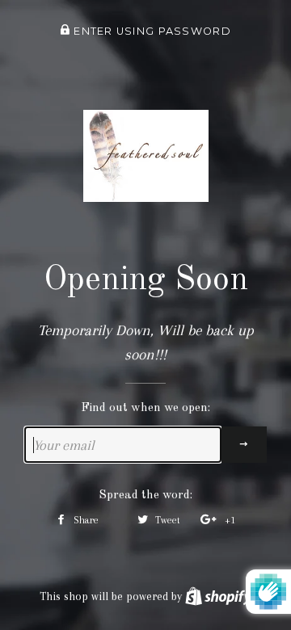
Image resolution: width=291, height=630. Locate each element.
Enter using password (150, 31)
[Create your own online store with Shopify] (218, 596)
